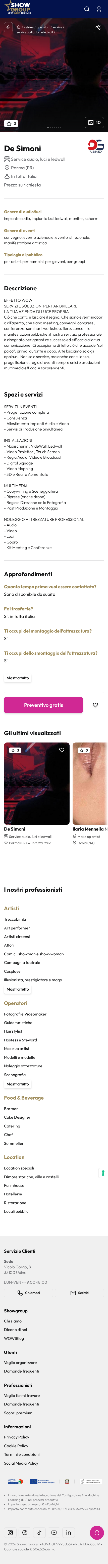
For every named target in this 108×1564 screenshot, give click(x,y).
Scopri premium (18, 1412)
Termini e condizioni (22, 1454)
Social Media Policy (21, 1463)
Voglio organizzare (20, 1362)
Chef (8, 1134)
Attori (9, 945)
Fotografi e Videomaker (25, 1013)
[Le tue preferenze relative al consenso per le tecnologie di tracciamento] (103, 1173)
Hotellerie (13, 1193)
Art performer (17, 927)
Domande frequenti (21, 1371)
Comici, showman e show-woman (34, 953)
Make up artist (16, 1048)
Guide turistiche (18, 1022)
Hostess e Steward (20, 1039)
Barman (11, 1108)
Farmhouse (14, 1185)
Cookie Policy (16, 1445)
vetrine (28, 27)
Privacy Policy (16, 1436)
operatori (43, 27)
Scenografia (15, 1074)
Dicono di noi (15, 1329)
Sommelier (14, 1143)
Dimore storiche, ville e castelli (31, 1176)
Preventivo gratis (43, 705)
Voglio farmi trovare (22, 1395)
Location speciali (19, 1167)
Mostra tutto (18, 677)
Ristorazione (15, 1202)
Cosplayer (13, 971)
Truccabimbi (15, 919)
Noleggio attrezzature (23, 1065)
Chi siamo (13, 1320)
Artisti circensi (17, 936)
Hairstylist (13, 1031)
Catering (12, 1125)
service (57, 27)
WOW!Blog (14, 1338)
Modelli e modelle (19, 1057)
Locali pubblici (16, 1211)
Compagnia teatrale (22, 962)
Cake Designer (17, 1117)
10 (98, 122)
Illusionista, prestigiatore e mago (33, 979)
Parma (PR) (22, 168)
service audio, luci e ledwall (35, 32)
